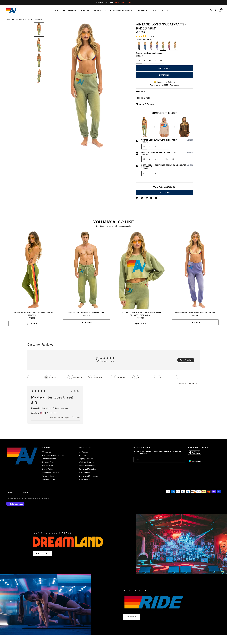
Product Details (143, 98)
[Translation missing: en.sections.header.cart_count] (219, 10)
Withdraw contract (49, 479)
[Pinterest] (147, 197)
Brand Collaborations (87, 466)
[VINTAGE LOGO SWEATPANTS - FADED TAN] (175, 45)
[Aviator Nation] (113, 544)
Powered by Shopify (42, 498)
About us (82, 455)
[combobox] (59, 377)
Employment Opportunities (89, 476)
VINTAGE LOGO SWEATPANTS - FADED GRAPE (195, 312)
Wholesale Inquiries (86, 462)
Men (154, 10)
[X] (142, 197)
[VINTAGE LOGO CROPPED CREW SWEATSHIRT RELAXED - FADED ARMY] (141, 270)
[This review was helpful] (72, 417)
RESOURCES (85, 447)
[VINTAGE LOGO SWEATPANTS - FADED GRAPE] (157, 45)
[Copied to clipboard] (156, 197)
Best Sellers (69, 10)
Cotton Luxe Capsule (121, 10)
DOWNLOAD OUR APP (198, 447)
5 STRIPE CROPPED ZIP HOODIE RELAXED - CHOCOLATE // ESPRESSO (167, 166)
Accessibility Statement (51, 472)
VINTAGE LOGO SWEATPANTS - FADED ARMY (167, 140)
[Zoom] (124, 27)
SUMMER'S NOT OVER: (113, 2)
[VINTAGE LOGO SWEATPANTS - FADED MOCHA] (151, 45)
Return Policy (47, 466)
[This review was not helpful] (77, 417)
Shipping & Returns (145, 104)
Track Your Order (49, 459)
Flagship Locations (86, 459)
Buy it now (164, 75)
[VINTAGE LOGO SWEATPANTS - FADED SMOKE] (139, 45)
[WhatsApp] (151, 197)
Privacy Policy (84, 479)
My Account (83, 452)
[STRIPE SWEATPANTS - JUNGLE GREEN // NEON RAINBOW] (32, 270)
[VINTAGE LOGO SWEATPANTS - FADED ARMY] (163, 45)
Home (8, 19)
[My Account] (215, 10)
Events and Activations (87, 469)
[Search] (211, 10)
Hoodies (85, 10)
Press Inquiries (84, 472)
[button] (42, 553)
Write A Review (186, 360)
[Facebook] (137, 197)
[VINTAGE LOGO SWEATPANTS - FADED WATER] (145, 45)
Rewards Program (49, 462)
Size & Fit (140, 92)
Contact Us (46, 452)
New (56, 10)
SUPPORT (46, 447)
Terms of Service (48, 476)
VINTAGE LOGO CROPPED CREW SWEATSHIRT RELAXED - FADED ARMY (140, 313)
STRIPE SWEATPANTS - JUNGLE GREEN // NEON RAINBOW (32, 313)
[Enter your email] (182, 459)
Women (141, 10)
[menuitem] (56, 10)
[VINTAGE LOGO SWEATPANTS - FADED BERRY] (169, 45)
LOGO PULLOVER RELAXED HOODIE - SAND (167, 152)
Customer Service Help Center (54, 455)
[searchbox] (36, 377)
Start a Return (47, 469)
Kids (164, 10)
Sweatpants (100, 10)
